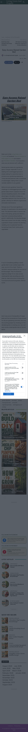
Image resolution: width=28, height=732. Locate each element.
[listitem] (14, 364)
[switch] (22, 367)
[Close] (24, 336)
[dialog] (14, 366)
